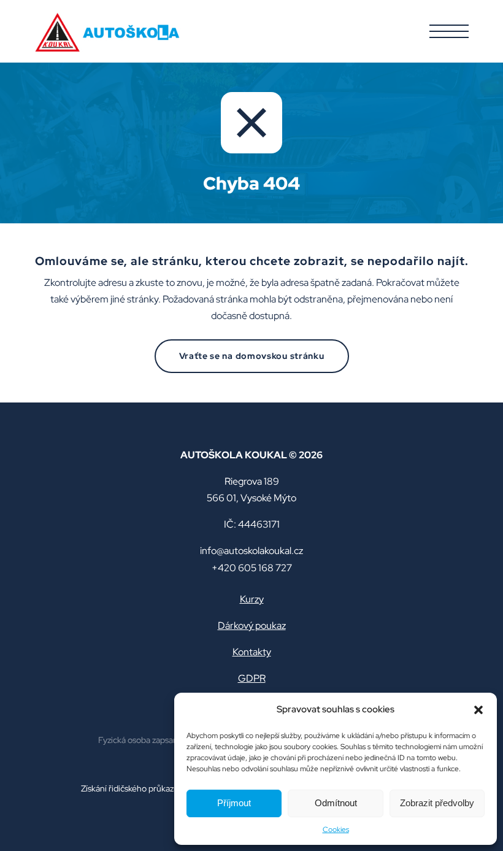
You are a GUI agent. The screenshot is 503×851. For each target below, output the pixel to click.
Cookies (336, 829)
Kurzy (252, 599)
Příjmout (234, 803)
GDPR (252, 678)
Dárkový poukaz (252, 625)
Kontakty (251, 651)
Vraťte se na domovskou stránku (251, 355)
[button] (478, 710)
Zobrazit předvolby (437, 803)
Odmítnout (336, 803)
